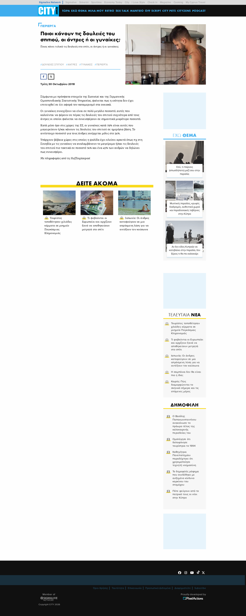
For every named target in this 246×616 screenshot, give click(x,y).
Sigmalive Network (50, 2)
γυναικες (87, 64)
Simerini (84, 2)
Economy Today (113, 2)
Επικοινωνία (135, 588)
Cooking (178, 2)
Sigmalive (71, 2)
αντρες (72, 64)
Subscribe (200, 588)
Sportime (96, 2)
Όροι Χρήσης (100, 588)
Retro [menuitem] (109, 10)
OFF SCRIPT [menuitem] (153, 10)
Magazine (165, 2)
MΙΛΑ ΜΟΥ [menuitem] (96, 10)
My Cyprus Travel (195, 2)
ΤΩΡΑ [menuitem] (66, 10)
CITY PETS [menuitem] (169, 10)
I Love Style (138, 2)
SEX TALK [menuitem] (122, 10)
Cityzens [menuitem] (184, 10)
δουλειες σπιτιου (53, 64)
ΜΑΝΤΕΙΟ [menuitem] (137, 10)
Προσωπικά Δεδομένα (158, 588)
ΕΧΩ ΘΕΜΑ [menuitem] (79, 10)
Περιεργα (48, 26)
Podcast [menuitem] (199, 10)
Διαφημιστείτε (183, 588)
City (127, 2)
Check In (152, 2)
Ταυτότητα (118, 588)
